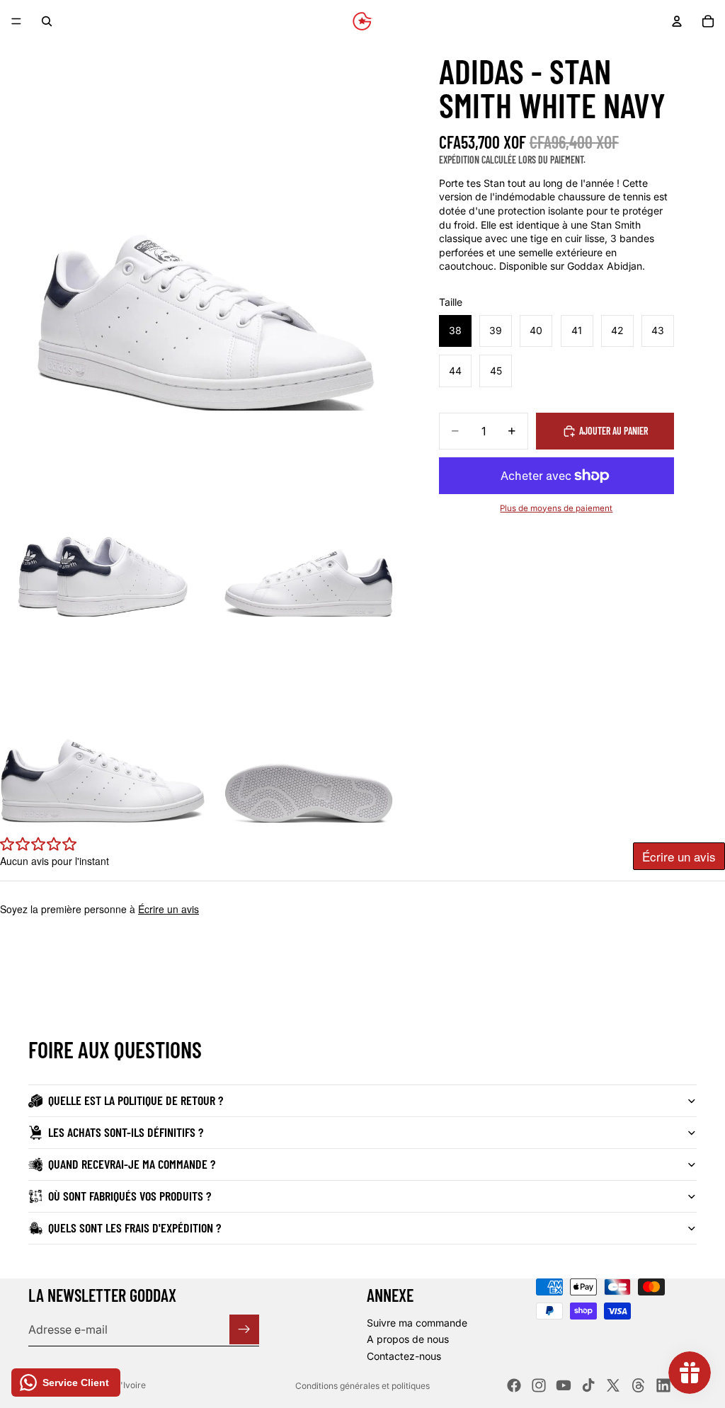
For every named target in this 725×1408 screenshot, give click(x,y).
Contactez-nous (404, 1356)
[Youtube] (563, 1385)
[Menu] (16, 21)
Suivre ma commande (417, 1323)
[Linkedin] (663, 1385)
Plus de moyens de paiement (556, 508)
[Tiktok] (588, 1385)
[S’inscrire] (244, 1329)
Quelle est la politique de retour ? (135, 1100)
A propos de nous (408, 1339)
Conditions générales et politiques (362, 1385)
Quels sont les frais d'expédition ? (134, 1227)
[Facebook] (514, 1385)
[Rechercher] (46, 21)
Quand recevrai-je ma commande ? (131, 1164)
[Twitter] (613, 1385)
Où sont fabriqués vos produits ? (129, 1195)
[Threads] (638, 1385)
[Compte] (676, 21)
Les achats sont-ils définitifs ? (125, 1132)
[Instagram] (538, 1385)
